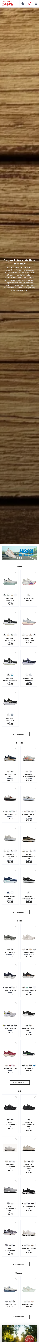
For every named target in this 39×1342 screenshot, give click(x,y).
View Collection (20, 734)
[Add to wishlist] (16, 572)
